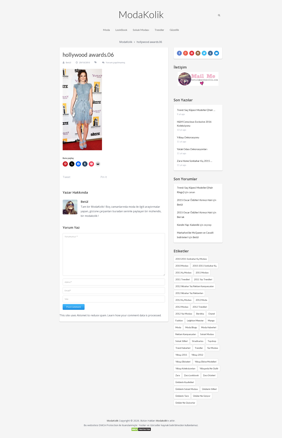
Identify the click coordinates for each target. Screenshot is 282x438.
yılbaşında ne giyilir (209, 368)
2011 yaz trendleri (203, 279)
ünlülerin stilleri (209, 389)
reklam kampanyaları (185, 334)
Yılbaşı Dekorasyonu (188, 137)
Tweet (66, 177)
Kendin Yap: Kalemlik (188, 224)
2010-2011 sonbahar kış (205, 265)
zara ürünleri (209, 375)
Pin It (104, 177)
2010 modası (181, 265)
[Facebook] (179, 53)
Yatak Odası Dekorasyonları (192, 149)
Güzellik (174, 29)
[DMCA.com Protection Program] (141, 430)
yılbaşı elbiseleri (182, 361)
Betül (68, 62)
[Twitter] (204, 53)
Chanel (211, 313)
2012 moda (201, 300)
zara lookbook (191, 375)
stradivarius (197, 341)
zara (177, 375)
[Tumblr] (210, 53)
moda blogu (191, 327)
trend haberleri (182, 348)
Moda (106, 29)
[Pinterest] (191, 53)
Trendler (159, 29)
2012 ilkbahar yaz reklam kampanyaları (194, 286)
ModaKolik (141, 14)
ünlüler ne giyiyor (201, 396)
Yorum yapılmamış (115, 62)
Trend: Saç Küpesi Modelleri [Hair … (196, 109)
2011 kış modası (183, 272)
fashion (179, 320)
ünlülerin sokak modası (186, 389)
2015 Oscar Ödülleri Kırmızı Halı (194, 200)
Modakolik (161, 420)
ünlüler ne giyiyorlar (185, 402)
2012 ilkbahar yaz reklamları (189, 293)
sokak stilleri (181, 341)
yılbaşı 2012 (197, 354)
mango (211, 320)
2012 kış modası (183, 300)
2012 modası (181, 307)
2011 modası (202, 272)
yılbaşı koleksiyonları (185, 368)
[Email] (216, 53)
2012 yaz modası (183, 313)
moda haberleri (208, 327)
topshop (212, 341)
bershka (200, 313)
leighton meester (195, 320)
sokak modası (207, 334)
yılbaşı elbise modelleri (205, 361)
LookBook (121, 29)
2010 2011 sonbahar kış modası (191, 259)
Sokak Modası (141, 29)
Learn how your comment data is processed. (134, 315)
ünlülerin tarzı (182, 396)
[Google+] (185, 53)
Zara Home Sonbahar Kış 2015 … (194, 160)
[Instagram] (198, 53)
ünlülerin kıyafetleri (184, 382)
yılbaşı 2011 (181, 354)
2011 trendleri (182, 279)
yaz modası (212, 348)
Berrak (180, 216)
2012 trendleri (200, 307)
